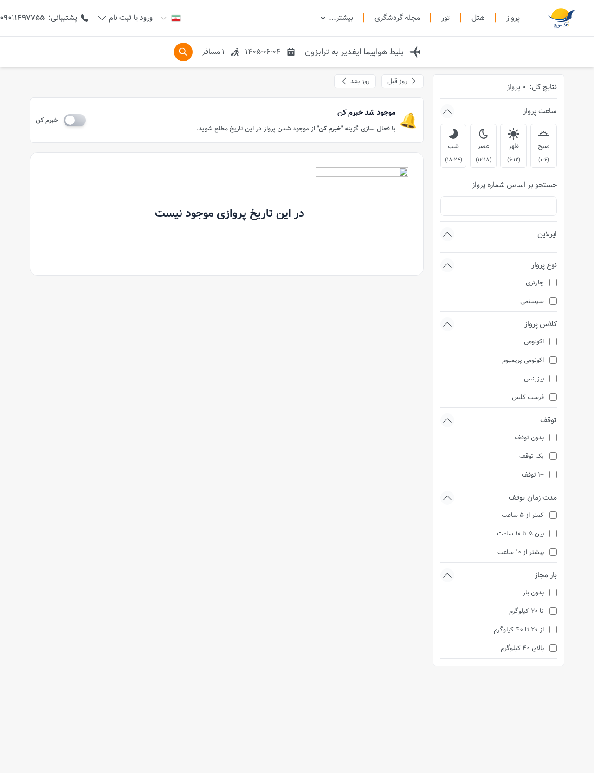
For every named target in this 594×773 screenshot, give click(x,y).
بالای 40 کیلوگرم (522, 648)
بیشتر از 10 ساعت (520, 552)
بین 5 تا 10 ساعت (520, 533)
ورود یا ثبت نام (131, 18)
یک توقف (531, 456)
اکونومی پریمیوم (523, 360)
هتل (478, 18)
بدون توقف (529, 437)
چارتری (535, 282)
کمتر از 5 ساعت (523, 515)
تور (445, 18)
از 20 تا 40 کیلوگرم (519, 629)
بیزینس (534, 378)
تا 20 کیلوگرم (526, 611)
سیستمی (532, 301)
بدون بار (533, 592)
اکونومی (534, 341)
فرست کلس (528, 397)
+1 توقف (533, 474)
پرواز (513, 18)
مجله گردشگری (397, 18)
